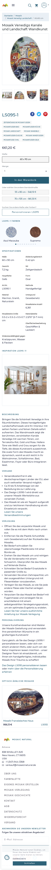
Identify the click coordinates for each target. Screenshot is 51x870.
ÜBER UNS (10, 774)
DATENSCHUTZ (13, 812)
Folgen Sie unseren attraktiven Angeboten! (23, 832)
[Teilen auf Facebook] (32, 114)
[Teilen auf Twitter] (38, 114)
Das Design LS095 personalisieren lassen (24, 665)
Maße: (4, 154)
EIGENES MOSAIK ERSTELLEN (21, 785)
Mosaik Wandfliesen (34, 135)
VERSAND (10, 823)
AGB (7, 806)
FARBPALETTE (12, 779)
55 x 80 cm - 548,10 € (25, 192)
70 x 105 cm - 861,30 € (25, 199)
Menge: (5, 166)
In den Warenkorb (25, 180)
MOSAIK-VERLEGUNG (17, 790)
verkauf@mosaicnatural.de (20, 765)
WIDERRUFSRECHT (15, 817)
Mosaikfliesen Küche (31, 127)
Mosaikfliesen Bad (11, 127)
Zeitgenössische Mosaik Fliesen (17, 122)
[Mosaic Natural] (5, 6)
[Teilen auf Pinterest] (45, 114)
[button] (30, 5)
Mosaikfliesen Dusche (13, 135)
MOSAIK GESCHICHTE (17, 795)
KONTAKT (9, 801)
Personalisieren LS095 (25, 212)
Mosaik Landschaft (12, 131)
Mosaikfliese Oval (11, 140)
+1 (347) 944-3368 (14, 762)
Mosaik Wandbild (31, 131)
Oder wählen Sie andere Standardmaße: (20, 187)
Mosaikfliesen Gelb (31, 140)
